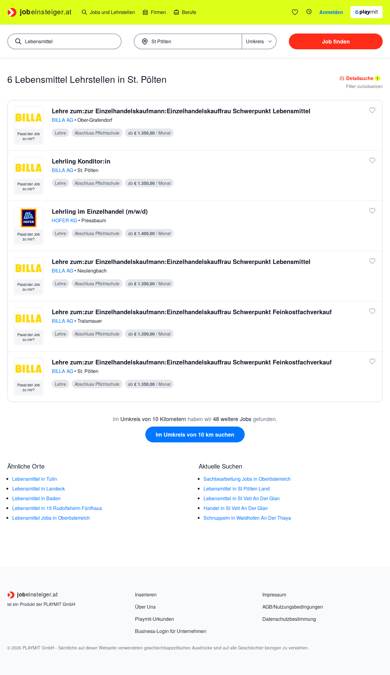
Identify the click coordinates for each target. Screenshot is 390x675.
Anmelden (331, 12)
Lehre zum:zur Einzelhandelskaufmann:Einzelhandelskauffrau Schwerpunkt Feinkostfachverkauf (192, 311)
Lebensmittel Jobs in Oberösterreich (51, 517)
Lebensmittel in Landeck (38, 488)
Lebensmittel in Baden (36, 498)
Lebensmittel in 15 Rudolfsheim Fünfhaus (57, 508)
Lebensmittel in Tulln (34, 478)
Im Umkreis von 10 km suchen (195, 434)
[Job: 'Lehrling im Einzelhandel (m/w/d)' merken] (372, 211)
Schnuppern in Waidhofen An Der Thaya (247, 517)
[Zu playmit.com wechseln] (366, 12)
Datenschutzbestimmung (289, 618)
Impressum (274, 594)
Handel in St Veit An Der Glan (236, 508)
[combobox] (64, 41)
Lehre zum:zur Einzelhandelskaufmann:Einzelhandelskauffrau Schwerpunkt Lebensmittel (181, 110)
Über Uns (145, 606)
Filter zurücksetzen (364, 86)
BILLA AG (63, 119)
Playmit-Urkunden (154, 618)
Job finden (336, 41)
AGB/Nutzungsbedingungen (292, 606)
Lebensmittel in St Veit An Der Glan (242, 498)
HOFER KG (65, 220)
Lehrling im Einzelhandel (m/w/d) (100, 211)
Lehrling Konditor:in (81, 160)
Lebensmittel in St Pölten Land (237, 488)
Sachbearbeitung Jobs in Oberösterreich (247, 478)
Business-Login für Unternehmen (170, 631)
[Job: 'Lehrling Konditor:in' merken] (372, 160)
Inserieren (146, 594)
